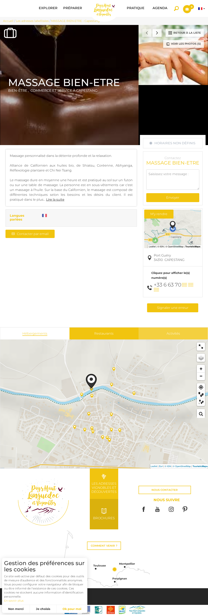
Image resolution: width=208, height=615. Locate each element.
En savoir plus (14, 600)
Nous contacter (165, 489)
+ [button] (201, 368)
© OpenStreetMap (182, 466)
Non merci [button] (16, 609)
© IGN (168, 466)
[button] (48, 8)
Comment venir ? (104, 545)
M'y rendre (158, 214)
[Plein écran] (201, 346)
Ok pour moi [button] (72, 609)
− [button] (201, 376)
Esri (161, 466)
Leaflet (154, 466)
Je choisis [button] (43, 609)
